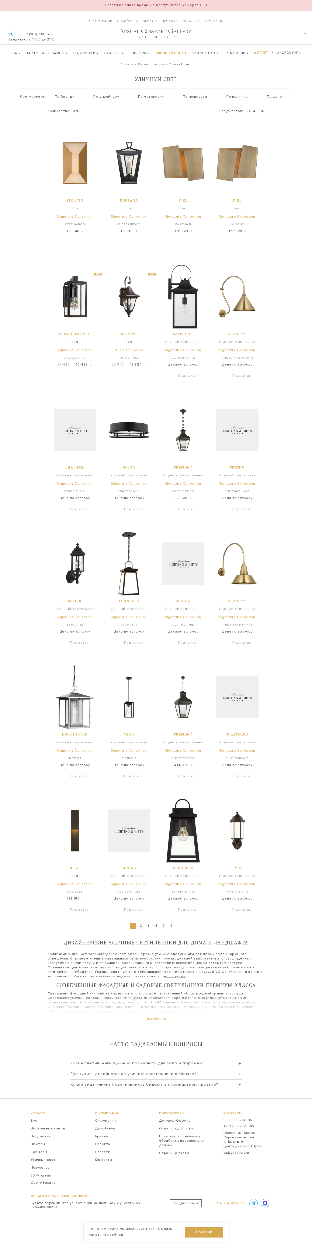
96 (262, 111)
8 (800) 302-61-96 (237, 1120)
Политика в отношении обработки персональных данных (182, 1141)
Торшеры (139, 53)
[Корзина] (301, 35)
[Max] (264, 1203)
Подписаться (186, 1203)
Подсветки (85, 53)
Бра (15, 53)
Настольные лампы (46, 53)
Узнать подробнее (106, 1234)
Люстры (113, 53)
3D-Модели (236, 53)
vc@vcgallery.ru (236, 1152)
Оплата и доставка (177, 1128)
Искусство (205, 53)
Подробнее (156, 1019)
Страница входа (174, 1153)
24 (248, 111)
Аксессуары (289, 52)
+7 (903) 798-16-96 (31, 37)
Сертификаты (43, 1182)
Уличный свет (171, 53)
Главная (127, 64)
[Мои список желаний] (290, 35)
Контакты (213, 20)
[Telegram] (10, 33)
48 (255, 111)
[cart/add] (79, 242)
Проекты (170, 20)
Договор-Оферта (175, 1120)
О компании (101, 20)
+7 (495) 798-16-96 (238, 1126)
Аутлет (261, 52)
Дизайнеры (128, 20)
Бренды (150, 20)
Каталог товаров (151, 64)
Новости (191, 20)
